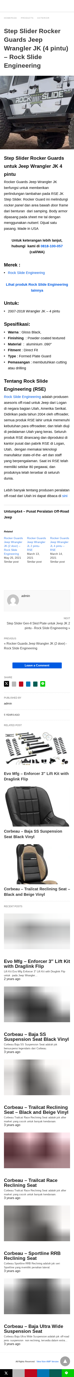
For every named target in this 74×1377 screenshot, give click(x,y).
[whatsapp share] (35, 684)
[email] (18, 1373)
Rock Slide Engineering (26, 273)
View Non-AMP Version (48, 1361)
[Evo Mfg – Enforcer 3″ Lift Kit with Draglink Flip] (37, 749)
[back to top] (65, 1361)
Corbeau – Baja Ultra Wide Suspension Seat (33, 1329)
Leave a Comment (37, 665)
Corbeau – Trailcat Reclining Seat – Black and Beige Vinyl (36, 1110)
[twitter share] (6, 684)
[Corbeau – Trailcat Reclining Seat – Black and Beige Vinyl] (37, 864)
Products (27, 18)
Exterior (43, 18)
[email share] (14, 684)
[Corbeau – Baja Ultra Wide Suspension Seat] (37, 1296)
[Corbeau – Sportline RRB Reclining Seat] (37, 1223)
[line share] (42, 684)
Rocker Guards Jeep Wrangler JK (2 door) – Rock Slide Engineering (13, 546)
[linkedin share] (28, 684)
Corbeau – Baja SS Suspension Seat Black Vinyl (36, 1037)
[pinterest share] (21, 684)
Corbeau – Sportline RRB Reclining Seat (32, 1256)
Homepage (10, 18)
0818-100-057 (52, 246)
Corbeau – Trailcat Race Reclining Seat (30, 1183)
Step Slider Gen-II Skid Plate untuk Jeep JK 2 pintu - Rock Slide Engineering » (38, 625)
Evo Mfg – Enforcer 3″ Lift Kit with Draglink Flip (37, 964)
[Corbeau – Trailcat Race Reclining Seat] (37, 1150)
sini (64, 496)
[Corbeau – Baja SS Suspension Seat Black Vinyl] (37, 807)
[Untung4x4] (37, 5)
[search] (68, 6)
